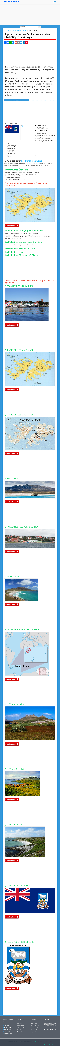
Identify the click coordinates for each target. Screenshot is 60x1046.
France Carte (20, 1031)
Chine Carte (34, 1029)
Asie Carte (33, 1019)
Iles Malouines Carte (31, 161)
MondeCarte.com (51, 1023)
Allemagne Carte (21, 1027)
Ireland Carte (20, 1025)
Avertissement (49, 1041)
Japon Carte (34, 1031)
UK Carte (19, 1023)
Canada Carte (7, 1027)
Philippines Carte (35, 1027)
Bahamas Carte (8, 1033)
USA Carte (6, 1025)
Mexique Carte (7, 1029)
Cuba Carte (7, 1031)
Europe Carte (20, 1019)
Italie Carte (20, 1029)
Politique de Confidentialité (38, 1041)
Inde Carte (34, 1023)
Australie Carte (35, 1025)
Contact (46, 1019)
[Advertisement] (30, 14)
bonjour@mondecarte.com (51, 1029)
